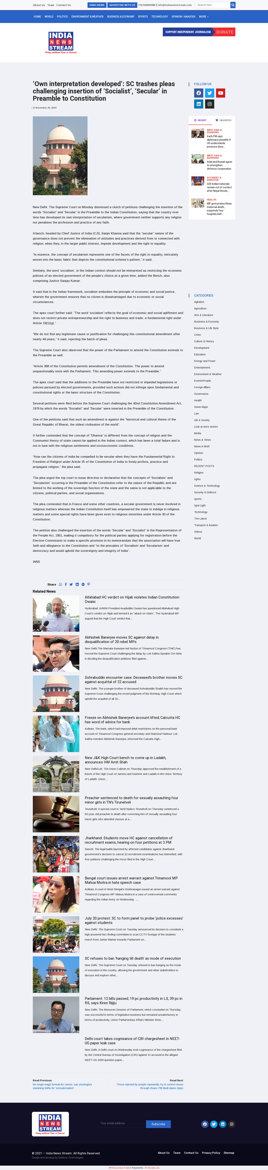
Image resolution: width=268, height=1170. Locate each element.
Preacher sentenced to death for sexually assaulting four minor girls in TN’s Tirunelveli (131, 800)
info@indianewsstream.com (175, 5)
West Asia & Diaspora (214, 131)
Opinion (198, 452)
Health (211, 199)
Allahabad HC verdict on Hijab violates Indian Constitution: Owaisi (132, 599)
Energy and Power (204, 361)
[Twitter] (209, 93)
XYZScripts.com (152, 1168)
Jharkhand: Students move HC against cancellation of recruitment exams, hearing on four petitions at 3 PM (129, 840)
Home (37, 16)
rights (197, 479)
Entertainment (202, 367)
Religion (198, 472)
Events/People (202, 380)
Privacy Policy (211, 1152)
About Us (39, 5)
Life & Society (202, 420)
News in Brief (201, 446)
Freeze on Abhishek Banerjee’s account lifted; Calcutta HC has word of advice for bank (132, 720)
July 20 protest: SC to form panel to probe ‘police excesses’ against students (134, 920)
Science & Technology (207, 485)
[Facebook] (198, 93)
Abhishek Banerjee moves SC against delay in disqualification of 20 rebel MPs (122, 639)
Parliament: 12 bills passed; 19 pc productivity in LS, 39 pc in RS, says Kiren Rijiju (133, 1001)
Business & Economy (120, 16)
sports (198, 498)
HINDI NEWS (97, 5)
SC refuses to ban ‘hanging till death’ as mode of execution (133, 958)
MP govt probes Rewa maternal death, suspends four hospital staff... (219, 209)
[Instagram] (209, 104)
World (49, 16)
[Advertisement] (160, 48)
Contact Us (63, 5)
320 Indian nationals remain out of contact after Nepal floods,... (219, 187)
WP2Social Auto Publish (120, 1168)
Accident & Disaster (214, 178)
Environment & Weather (87, 16)
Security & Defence (205, 492)
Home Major (201, 407)
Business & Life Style (206, 328)
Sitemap (229, 1152)
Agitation (199, 301)
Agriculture (200, 308)
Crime (197, 334)
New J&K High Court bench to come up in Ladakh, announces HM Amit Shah (125, 760)
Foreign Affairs (202, 387)
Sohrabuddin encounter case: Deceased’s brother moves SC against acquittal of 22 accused (133, 680)
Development (201, 347)
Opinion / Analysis (183, 16)
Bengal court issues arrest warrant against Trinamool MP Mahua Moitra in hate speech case (131, 880)
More (202, 16)
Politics (62, 16)
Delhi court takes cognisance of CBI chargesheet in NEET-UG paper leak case (132, 1041)
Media (197, 433)
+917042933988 (146, 5)
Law (196, 413)
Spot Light (200, 505)
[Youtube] (220, 93)
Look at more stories (206, 426)
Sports (143, 16)
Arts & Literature (203, 315)
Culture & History (204, 341)
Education (200, 354)
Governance (201, 393)
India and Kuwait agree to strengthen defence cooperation (219, 165)
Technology (160, 16)
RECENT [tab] (201, 120)
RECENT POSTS (204, 466)
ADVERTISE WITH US (122, 5)
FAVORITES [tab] (225, 120)
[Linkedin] (198, 104)
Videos (198, 531)
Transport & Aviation (206, 525)
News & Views (202, 439)
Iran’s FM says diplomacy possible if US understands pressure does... (219, 141)
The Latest (200, 518)
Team (50, 5)
